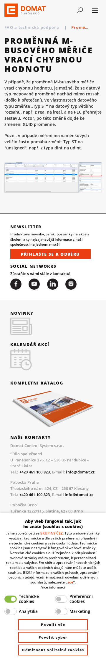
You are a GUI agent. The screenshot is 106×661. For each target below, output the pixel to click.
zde (70, 582)
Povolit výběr (53, 637)
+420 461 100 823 (34, 472)
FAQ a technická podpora (32, 27)
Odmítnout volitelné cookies (53, 649)
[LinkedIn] (52, 284)
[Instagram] (71, 284)
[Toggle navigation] (80, 10)
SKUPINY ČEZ (51, 533)
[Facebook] (15, 284)
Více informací (53, 587)
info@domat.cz (80, 472)
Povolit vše (53, 624)
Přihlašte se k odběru (50, 254)
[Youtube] (34, 284)
